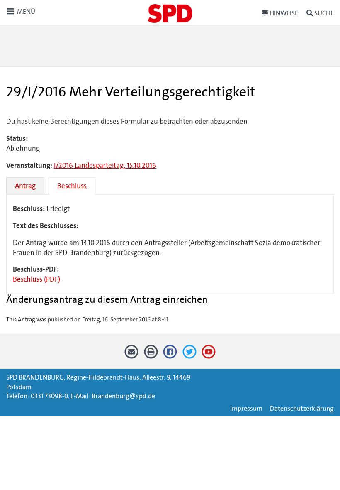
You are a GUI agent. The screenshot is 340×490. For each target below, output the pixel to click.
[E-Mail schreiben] (132, 354)
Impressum (246, 408)
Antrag (25, 185)
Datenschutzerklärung (302, 408)
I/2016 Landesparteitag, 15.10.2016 (105, 165)
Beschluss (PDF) (36, 279)
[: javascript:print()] (151, 354)
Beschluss (72, 185)
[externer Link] (170, 354)
